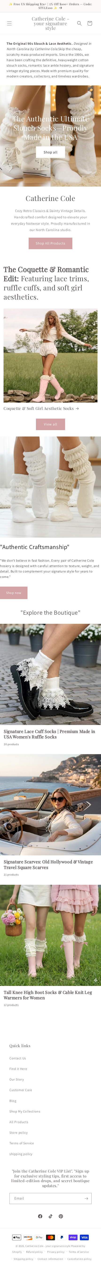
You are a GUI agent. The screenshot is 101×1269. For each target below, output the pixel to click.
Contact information (50, 1259)
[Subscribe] (86, 1198)
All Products (18, 1122)
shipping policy (20, 1154)
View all (50, 424)
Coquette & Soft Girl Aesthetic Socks (39, 408)
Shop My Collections (24, 1111)
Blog (12, 1101)
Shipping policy (23, 1259)
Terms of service (79, 1251)
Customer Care (20, 1090)
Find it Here (18, 1069)
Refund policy (34, 1251)
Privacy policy (56, 1251)
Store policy (18, 1132)
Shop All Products (50, 243)
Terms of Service (21, 1143)
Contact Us (17, 1058)
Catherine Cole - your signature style (47, 1246)
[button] (9, 23)
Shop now (13, 593)
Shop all (51, 152)
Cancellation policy (79, 1259)
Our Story (16, 1079)
